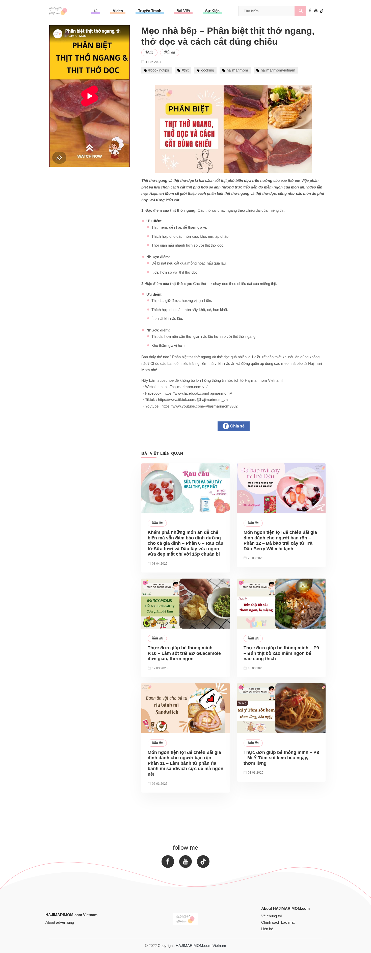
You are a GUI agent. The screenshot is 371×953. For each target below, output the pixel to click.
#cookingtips (158, 70)
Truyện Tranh (149, 11)
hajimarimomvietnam (278, 70)
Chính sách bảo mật (278, 922)
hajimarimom (237, 70)
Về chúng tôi (271, 916)
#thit (185, 70)
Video (118, 11)
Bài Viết (183, 11)
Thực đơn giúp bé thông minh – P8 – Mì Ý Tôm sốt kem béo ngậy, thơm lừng (281, 758)
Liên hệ (267, 929)
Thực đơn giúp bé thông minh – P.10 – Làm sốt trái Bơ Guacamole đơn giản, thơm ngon (184, 653)
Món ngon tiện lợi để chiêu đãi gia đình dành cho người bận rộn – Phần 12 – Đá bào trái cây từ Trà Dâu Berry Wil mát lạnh (280, 540)
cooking (207, 70)
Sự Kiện (212, 11)
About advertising (59, 922)
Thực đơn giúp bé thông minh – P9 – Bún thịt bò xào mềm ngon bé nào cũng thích (281, 653)
